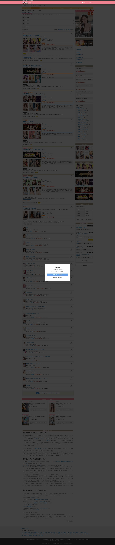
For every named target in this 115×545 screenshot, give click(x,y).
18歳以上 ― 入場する (57, 274)
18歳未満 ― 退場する (57, 277)
